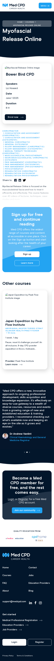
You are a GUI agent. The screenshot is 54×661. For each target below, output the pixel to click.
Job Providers (9, 629)
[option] (34, 538)
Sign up (27, 254)
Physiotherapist (14, 169)
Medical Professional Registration (20, 620)
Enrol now (13, 117)
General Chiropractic (17, 142)
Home (5, 567)
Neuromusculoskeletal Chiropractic (26, 158)
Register (23, 499)
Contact (32, 567)
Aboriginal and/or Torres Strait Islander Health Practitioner (24, 329)
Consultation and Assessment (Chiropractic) (21, 134)
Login (11, 499)
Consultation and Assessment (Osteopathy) (21, 139)
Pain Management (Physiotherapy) (24, 167)
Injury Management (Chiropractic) (24, 147)
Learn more (27, 263)
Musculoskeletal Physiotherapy (23, 155)
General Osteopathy (16, 144)
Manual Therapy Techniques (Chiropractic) (19, 152)
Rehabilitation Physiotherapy (21, 176)
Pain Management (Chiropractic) (23, 162)
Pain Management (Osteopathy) (22, 164)
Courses (6, 575)
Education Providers (39, 583)
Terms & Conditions (25, 656)
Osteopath (11, 160)
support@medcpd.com (14, 601)
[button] (24, 452)
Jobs (30, 575)
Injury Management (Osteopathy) (23, 149)
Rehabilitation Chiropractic (21, 171)
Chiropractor (10, 131)
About (5, 590)
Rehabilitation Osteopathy (20, 173)
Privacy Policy (8, 656)
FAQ (4, 583)
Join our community (24, 510)
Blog (30, 590)
